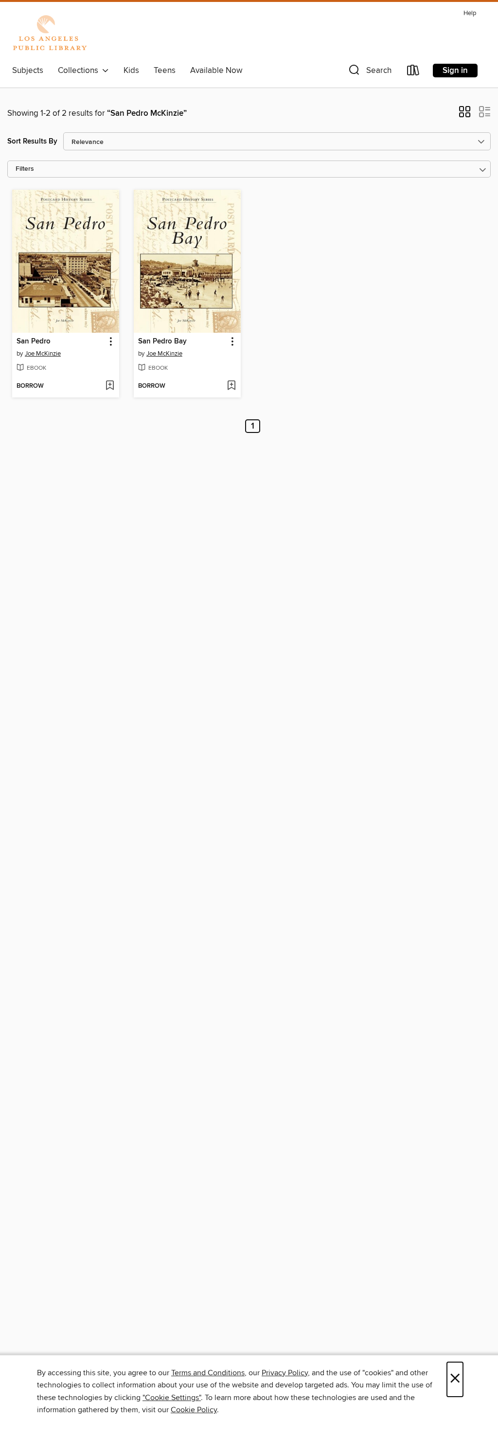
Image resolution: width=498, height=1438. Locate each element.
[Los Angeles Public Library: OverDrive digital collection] (49, 33)
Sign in (455, 70)
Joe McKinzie (43, 354)
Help (469, 13)
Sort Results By (32, 141)
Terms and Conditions (208, 1373)
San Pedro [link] (34, 341)
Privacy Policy (285, 1373)
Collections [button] (80, 70)
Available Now (216, 70)
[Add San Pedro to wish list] (110, 386)
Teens (165, 70)
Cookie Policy (194, 1410)
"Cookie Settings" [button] (171, 1397)
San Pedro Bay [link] (162, 341)
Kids (131, 70)
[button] (369, 72)
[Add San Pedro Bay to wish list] (231, 386)
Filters (25, 169)
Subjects (27, 70)
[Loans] (413, 72)
